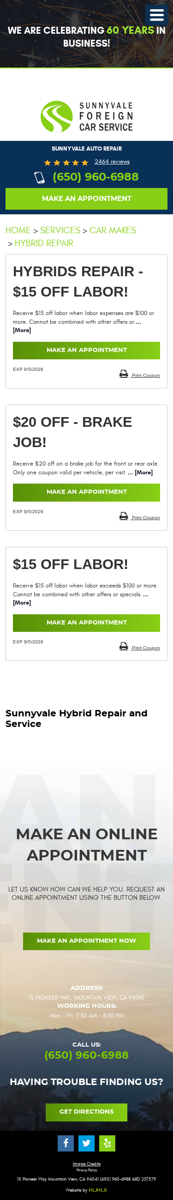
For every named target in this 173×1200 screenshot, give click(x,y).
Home (18, 230)
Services (60, 230)
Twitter (86, 1143)
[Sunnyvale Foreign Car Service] (86, 137)
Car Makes (112, 230)
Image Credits (87, 1164)
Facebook (66, 1143)
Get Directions (86, 1112)
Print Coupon (145, 375)
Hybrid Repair (44, 243)
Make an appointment (86, 198)
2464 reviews (112, 162)
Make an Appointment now (86, 941)
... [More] (139, 472)
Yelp (107, 1143)
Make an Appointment (87, 350)
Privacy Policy (87, 1170)
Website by (77, 1190)
